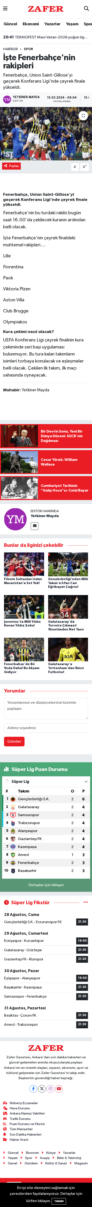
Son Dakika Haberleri (26, 1134)
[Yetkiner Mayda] (15, 519)
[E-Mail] (34, 526)
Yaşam (72, 24)
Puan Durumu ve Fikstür (27, 1124)
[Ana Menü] (5, 9)
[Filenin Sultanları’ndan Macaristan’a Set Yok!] (24, 564)
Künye (51, 1153)
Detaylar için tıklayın (46, 885)
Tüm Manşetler (21, 1129)
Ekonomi (31, 24)
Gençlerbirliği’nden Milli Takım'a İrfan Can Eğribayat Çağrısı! (68, 583)
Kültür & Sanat (56, 1163)
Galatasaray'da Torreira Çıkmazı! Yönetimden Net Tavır (66, 625)
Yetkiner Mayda (45, 516)
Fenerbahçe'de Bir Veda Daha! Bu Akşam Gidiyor (21, 668)
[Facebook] (33, 1089)
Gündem (31, 1163)
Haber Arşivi (19, 1139)
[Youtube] (59, 1089)
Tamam (58, 1201)
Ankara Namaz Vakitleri (27, 1113)
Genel (12, 1163)
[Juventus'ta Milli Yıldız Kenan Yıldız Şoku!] (24, 607)
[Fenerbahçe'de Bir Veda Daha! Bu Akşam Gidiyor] (24, 649)
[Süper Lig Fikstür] (86, 903)
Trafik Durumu (20, 1119)
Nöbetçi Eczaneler (24, 1103)
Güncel (10, 24)
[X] (42, 1089)
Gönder (14, 742)
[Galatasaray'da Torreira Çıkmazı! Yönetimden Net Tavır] (68, 607)
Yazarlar (52, 24)
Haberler (10, 49)
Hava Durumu (20, 1108)
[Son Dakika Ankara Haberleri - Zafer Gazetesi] (45, 9)
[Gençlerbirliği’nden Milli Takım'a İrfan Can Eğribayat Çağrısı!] (68, 564)
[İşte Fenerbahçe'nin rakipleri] (46, 134)
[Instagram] (50, 1089)
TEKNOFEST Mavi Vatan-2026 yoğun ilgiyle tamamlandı (46, 37)
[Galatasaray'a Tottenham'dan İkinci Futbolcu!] (68, 649)
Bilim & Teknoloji (69, 1158)
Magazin (81, 1163)
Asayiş (45, 1158)
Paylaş (14, 166)
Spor (28, 49)
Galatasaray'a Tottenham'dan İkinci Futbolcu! (66, 668)
